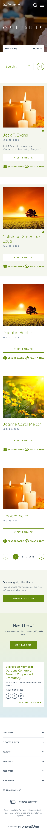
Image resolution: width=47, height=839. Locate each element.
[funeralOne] (29, 826)
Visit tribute (23, 157)
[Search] (29, 66)
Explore (29, 702)
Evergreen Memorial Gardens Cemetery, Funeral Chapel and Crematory (20, 672)
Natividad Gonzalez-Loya (21, 239)
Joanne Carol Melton (22, 424)
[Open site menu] (41, 5)
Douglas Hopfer (17, 332)
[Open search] (35, 5)
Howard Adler (15, 515)
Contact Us (23, 645)
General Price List (12, 790)
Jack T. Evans (15, 135)
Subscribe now (23, 598)
